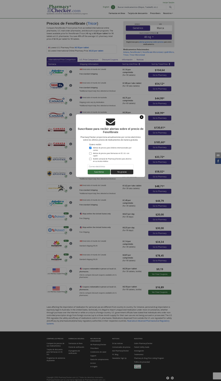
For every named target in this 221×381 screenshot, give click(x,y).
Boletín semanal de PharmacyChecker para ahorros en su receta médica (112, 160)
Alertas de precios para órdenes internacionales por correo (112, 149)
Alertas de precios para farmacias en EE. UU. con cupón (111, 154)
